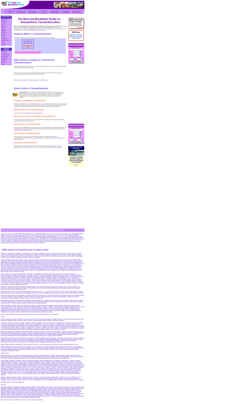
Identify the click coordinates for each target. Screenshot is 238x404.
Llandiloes (44, 326)
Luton (2, 329)
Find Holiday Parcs (51, 236)
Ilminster (26, 314)
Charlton (66, 275)
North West (3, 61)
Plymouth (40, 348)
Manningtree (57, 331)
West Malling (35, 391)
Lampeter (3, 29)
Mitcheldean (4, 335)
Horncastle (68, 310)
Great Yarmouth (78, 301)
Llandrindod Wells (5, 326)
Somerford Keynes (32, 365)
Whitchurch (15, 392)
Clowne (34, 280)
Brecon (13, 267)
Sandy (41, 360)
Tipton (65, 378)
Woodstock (27, 396)
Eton (52, 293)
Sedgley (43, 361)
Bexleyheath (45, 262)
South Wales (61, 365)
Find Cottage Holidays (40, 236)
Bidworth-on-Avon (58, 262)
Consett (3, 281)
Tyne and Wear (79, 379)
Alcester (30, 253)
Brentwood (18, 267)
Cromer (50, 283)
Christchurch (4, 279)
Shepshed (15, 363)
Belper (75, 261)
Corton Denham (35, 281)
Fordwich (69, 296)
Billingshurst (20, 263)
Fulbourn (40, 298)
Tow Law (31, 379)
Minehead (63, 334)
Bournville (32, 266)
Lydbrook (14, 329)
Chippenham (29, 277)
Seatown (25, 361)
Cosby (42, 281)
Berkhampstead (5, 262)
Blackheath (14, 265)
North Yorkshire (20, 342)
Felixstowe (63, 295)
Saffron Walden (5, 360)
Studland (30, 372)
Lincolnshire (4, 325)
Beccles (43, 261)
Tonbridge (3, 379)
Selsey (53, 361)
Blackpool (20, 265)
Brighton (60, 267)
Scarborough (64, 360)
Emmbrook (18, 293)
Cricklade (33, 283)
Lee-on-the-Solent (5, 324)
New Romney (25, 338)
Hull (26, 312)
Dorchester (10, 288)
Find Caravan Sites (6, 237)
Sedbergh (30, 361)
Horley (63, 310)
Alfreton (63, 253)
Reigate (67, 355)
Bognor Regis (53, 265)
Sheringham (37, 363)
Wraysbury (4, 397)
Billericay (7, 263)
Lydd (18, 329)
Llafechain (68, 325)
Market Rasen (30, 333)
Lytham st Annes (60, 329)
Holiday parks (54, 12)
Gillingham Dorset (30, 300)
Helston (51, 308)
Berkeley (80, 261)
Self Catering (32, 12)
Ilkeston (21, 314)
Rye (68, 358)
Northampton (55, 340)
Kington (10, 320)
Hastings (50, 306)
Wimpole (9, 393)
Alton (11, 254)
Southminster (40, 367)
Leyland (73, 324)
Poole (69, 348)
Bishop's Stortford (70, 263)
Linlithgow (21, 325)
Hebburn (46, 308)
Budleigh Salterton (9, 270)
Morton (55, 335)
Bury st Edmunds (14, 271)
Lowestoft (71, 328)
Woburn (29, 394)
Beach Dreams (38, 240)
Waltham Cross (45, 387)
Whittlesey (47, 392)
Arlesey (79, 254)
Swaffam (58, 373)
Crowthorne (75, 283)
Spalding (80, 367)
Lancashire (10, 323)
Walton (51, 387)
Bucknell (79, 269)
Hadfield (3, 305)
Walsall (29, 387)
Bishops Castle (61, 263)
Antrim (69, 254)
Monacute (19, 335)
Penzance (71, 346)
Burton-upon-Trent (76, 270)
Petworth (28, 348)
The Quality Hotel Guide (20, 129)
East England (4, 58)
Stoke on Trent (21, 371)
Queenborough (5, 353)
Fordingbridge (62, 296)
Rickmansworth (26, 356)
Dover (25, 288)
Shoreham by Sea (78, 363)
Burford (35, 270)
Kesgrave (29, 319)
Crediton (16, 283)
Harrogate (26, 306)
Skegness (56, 364)
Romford (58, 356)
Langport (27, 323)
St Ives (28, 368)
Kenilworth (19, 319)
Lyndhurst (41, 329)
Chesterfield (73, 276)
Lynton (53, 329)
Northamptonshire (64, 340)
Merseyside (10, 334)
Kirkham (49, 320)
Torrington (14, 379)
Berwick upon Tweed (21, 262)
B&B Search (21, 12)
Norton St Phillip (30, 342)
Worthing (70, 396)
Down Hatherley (42, 288)
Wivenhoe (18, 394)
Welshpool (68, 389)
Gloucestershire (74, 300)
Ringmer (34, 356)
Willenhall (14, 393)
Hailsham (13, 305)
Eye (76, 293)
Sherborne (30, 363)
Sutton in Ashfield (50, 373)
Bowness (38, 266)
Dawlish (33, 286)
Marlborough (37, 333)
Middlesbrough (18, 334)
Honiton (51, 310)
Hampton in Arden (69, 305)
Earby (9, 291)
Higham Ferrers (66, 309)
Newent (81, 338)
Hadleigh (8, 305)
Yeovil (29, 399)
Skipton (70, 364)
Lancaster (16, 323)
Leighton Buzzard (37, 324)
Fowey (10, 298)
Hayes (79, 306)
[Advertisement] (75, 93)
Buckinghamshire (71, 269)
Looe (34, 328)
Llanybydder (4, 38)
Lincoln (78, 324)
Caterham (29, 275)
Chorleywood (75, 277)
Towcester (25, 379)
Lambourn (3, 323)
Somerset (40, 365)
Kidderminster (48, 319)
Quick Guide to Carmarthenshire (37, 30)
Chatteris (3, 276)
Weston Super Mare (53, 391)
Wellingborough (33, 389)
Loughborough (45, 328)
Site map (81, 230)
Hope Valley (57, 310)
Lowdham (56, 328)
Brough (37, 269)
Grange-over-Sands (37, 301)
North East (3, 59)
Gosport (29, 301)
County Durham (55, 281)
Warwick (46, 388)
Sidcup (20, 364)
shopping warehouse (39, 242)
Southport (47, 367)
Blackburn (7, 265)
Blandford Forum (34, 265)
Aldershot (47, 253)
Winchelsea (33, 393)
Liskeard (36, 325)
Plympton (46, 348)
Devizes (65, 286)
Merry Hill (3, 334)
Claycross (74, 279)
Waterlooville (74, 388)
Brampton (72, 266)
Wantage (78, 387)
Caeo (2, 24)
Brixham (70, 267)
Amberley (22, 254)
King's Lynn (80, 319)
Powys (54, 349)
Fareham (15, 295)
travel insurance (56, 106)
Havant (61, 306)
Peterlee (17, 348)
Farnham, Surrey (42, 295)
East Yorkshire (55, 291)
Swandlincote (70, 373)
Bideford (71, 262)
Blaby (2, 265)
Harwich (38, 306)
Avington (3, 257)
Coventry (62, 281)
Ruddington (47, 358)
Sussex (19, 373)
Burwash (3, 271)
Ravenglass (30, 355)
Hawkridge (66, 306)
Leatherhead (69, 323)
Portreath (21, 349)
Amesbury (41, 254)
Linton (26, 325)
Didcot (74, 286)
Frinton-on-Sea (29, 298)
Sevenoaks (59, 361)
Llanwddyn (51, 326)
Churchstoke (26, 279)
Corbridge (13, 281)
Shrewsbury (4, 364)
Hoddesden (24, 310)
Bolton (65, 265)
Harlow (14, 306)
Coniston (78, 280)
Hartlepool (33, 306)
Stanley (27, 369)
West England (4, 56)
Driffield (49, 288)
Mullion (59, 335)
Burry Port (3, 23)
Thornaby (19, 378)
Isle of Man (46, 314)
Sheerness (72, 361)
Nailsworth (3, 338)
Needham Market (11, 338)
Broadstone (4, 269)
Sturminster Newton (44, 372)
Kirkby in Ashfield (23, 320)
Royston (40, 358)
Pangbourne (21, 346)
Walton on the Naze (70, 387)
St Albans (10, 368)
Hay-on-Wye (13, 308)
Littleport (53, 325)
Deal (37, 286)
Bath (9, 261)
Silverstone (36, 364)
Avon (7, 257)
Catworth (35, 275)
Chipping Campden (51, 277)
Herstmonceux (25, 309)
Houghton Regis (5, 312)
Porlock (82, 348)
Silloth (30, 364)
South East (3, 51)
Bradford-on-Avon (58, 266)
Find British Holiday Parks (75, 236)
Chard (61, 275)
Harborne (3, 306)
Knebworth (55, 320)
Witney (13, 394)
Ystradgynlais (38, 399)
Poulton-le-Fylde (47, 349)
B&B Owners (77, 12)
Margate (3, 333)
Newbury (54, 338)
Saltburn (24, 360)
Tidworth (51, 378)
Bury (7, 271)
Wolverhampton (62, 394)
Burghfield (41, 270)
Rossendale (4, 358)
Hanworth (76, 305)
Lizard (63, 325)
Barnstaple (57, 259)
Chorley (69, 277)
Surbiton (9, 373)
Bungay (31, 270)
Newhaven (3, 339)
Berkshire (12, 262)
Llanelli (2, 35)
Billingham (14, 263)
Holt (47, 310)
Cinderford (34, 279)
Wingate (63, 393)
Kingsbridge (4, 320)
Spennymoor (4, 368)
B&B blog (65, 12)
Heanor (28, 308)
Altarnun (7, 254)
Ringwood (39, 356)
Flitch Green (32, 296)
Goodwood (19, 301)
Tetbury (68, 377)
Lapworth (33, 323)
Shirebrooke (69, 363)
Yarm (2, 399)
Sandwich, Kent (48, 360)
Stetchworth (50, 369)
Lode (78, 326)
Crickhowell (26, 283)
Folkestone (44, 296)
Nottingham (43, 342)
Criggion (38, 283)
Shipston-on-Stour (61, 363)
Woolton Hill (34, 396)
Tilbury (56, 378)
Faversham (57, 295)
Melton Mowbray (79, 333)
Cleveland (16, 280)
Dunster (3, 289)
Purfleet (17, 350)
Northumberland (5, 342)
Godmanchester (11, 301)
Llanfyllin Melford (30, 326)
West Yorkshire (71, 391)
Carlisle (67, 274)
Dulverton (71, 288)
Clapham (64, 279)
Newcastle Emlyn (5, 40)
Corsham (28, 281)
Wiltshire (20, 393)
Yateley (6, 399)
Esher (37, 293)
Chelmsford (15, 276)
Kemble (3, 319)
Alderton (53, 253)
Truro (45, 379)
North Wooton (39, 340)
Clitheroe (28, 280)
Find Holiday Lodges (74, 237)
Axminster (18, 257)
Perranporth (78, 346)
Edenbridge (69, 291)
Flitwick (39, 296)
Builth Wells (18, 270)
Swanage (64, 373)
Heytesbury (51, 309)
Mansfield (64, 331)
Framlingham (15, 298)
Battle (13, 261)
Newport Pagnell (50, 339)
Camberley (17, 274)
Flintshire (26, 296)
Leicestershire (21, 324)
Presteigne (60, 349)
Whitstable (41, 392)
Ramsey (18, 355)
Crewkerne (45, 283)
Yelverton (24, 399)
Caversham (42, 275)
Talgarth (8, 377)
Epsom (33, 293)
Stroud (25, 372)
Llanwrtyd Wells (64, 326)
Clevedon (10, 280)
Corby (18, 281)
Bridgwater (39, 267)
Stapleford (38, 369)
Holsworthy (42, 310)
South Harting (69, 365)
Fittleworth (10, 296)
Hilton (8, 310)
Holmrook (35, 310)
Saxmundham (56, 360)
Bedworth (66, 261)
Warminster (33, 388)
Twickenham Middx (70, 379)
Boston (14, 266)
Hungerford (31, 312)
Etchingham (47, 293)
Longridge (29, 328)
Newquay (57, 339)
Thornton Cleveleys (27, 378)
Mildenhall (36, 334)
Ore (38, 344)
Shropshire (11, 364)
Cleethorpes (4, 280)
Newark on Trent (34, 338)
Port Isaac (3, 349)
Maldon (31, 331)
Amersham (35, 254)
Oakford (7, 344)
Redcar (47, 355)
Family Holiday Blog (65, 239)
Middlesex (25, 334)
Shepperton (9, 363)
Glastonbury (54, 300)
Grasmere (52, 301)
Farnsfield (50, 295)
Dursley (18, 289)
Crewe (21, 283)
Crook (55, 283)
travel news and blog (11, 241)
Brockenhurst (11, 269)
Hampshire (60, 305)
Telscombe (47, 377)
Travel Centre (63, 104)
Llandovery (3, 34)
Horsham (78, 310)
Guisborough (36, 303)
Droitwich (54, 288)
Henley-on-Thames (75, 308)
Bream (8, 267)
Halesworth (27, 305)
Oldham (25, 344)
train (43, 104)
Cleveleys (22, 280)
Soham (19, 365)
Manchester (50, 331)
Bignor (2, 263)
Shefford (3, 363)
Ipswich (41, 314)
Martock (49, 333)
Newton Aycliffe (73, 339)
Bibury (51, 262)
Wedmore (9, 389)
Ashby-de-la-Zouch (28, 256)
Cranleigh (79, 281)
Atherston (72, 256)
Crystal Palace (5, 284)
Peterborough (10, 348)
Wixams (24, 394)
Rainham (3, 355)
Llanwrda (3, 37)
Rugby (52, 358)
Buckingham (63, 269)
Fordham (55, 296)
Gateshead (12, 300)
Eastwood (47, 291)
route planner (21, 121)
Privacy (65, 230)
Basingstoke (4, 261)
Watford (81, 388)
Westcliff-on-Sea (26, 391)
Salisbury (18, 360)
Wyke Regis (29, 397)
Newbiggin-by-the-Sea (45, 338)
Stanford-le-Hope (19, 369)
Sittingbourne (48, 364)
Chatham (78, 275)
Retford (72, 355)
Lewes (63, 324)
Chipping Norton (61, 277)
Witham (9, 394)
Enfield (24, 293)
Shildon (48, 363)
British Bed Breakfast (65, 235)
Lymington (35, 329)
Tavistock (29, 377)
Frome (35, 298)
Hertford (32, 309)
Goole (24, 301)
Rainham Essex (10, 355)
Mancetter (43, 331)
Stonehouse (40, 371)
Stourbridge (56, 371)
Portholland (10, 349)
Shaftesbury (65, 361)
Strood (21, 372)
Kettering (40, 319)
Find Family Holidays (41, 237)
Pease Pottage (45, 346)
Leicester (13, 324)
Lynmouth (47, 329)
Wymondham (36, 397)
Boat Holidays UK (24, 239)
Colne (69, 280)
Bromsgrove (24, 269)
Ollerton (30, 344)
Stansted (31, 369)
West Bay (74, 389)
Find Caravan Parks (30, 147)
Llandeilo (3, 32)
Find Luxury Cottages (48, 240)
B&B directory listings (34, 28)
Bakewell (3, 259)
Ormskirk (46, 344)
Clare (68, 279)
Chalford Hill (56, 275)
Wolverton (70, 394)
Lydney (23, 329)
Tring (42, 379)
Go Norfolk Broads (56, 241)
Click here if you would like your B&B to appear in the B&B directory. (31, 80)
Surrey (14, 373)
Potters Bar (35, 349)
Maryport (54, 333)
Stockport (3, 371)
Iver (51, 314)
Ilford (10, 314)
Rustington (63, 358)
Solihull (24, 365)
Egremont (3, 293)
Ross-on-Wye (79, 356)
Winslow (75, 393)
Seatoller (15, 361)
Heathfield (34, 308)
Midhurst (31, 334)
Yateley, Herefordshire (15, 399)
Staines (79, 368)
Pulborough (11, 350)
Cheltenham (22, 276)
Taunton (24, 377)
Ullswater (8, 382)
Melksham (71, 333)
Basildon (78, 259)
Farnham (34, 295)
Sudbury (52, 372)
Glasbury (47, 300)
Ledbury (81, 323)
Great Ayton (69, 301)
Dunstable (77, 288)
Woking (34, 394)
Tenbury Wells (55, 377)
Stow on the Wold (76, 371)
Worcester (49, 396)
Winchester (40, 393)
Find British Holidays (44, 241)
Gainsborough (4, 300)
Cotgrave (47, 281)
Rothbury (10, 358)
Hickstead (58, 309)
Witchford (3, 394)
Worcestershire (57, 396)
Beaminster (32, 261)
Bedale (48, 261)
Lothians (38, 328)
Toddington (76, 378)
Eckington (62, 291)
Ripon (48, 356)
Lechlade (75, 323)
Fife (2, 296)
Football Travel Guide (13, 239)
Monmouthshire (12, 335)
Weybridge (78, 391)
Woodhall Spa (12, 396)
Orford (41, 344)
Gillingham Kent (40, 300)
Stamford (11, 369)
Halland (33, 305)
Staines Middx (4, 369)
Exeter (62, 293)
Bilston (27, 263)
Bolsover (60, 265)
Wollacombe (20, 396)
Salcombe (12, 360)
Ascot (7, 256)
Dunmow (13, 289)
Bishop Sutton (80, 263)
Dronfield (60, 288)
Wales (2, 62)
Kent (24, 319)
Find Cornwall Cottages (12, 242)
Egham (81, 291)
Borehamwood (76, 265)
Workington (47, 394)
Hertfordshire (38, 309)
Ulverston (14, 382)
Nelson (19, 338)
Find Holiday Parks (23, 236)
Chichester (17, 277)
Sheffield (78, 361)
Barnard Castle (49, 259)
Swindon (3, 374)
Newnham (42, 339)
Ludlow (76, 328)
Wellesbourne (24, 389)
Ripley (44, 356)
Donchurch (4, 288)
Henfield (67, 308)
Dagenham (4, 286)
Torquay (9, 379)
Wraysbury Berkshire (13, 397)
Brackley (44, 266)
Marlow (44, 333)
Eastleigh (34, 291)
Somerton (46, 365)
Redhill (58, 355)
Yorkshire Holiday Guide (28, 237)
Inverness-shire (33, 314)
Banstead (31, 259)
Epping (28, 293)
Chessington (61, 276)
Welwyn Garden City (53, 389)
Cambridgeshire (38, 274)
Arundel (3, 256)
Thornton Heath (38, 378)
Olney (34, 344)
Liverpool (58, 325)
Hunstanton (38, 312)
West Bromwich (11, 391)
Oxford (65, 344)
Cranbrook (73, 281)
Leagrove (52, 323)
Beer (71, 261)
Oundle (60, 344)
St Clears (3, 43)
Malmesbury (37, 331)
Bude (2, 270)
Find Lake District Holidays (68, 241)
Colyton (73, 280)
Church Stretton (13, 279)
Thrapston (45, 378)
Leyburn (68, 324)
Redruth (62, 355)
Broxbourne (55, 269)
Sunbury (62, 372)
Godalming (3, 301)
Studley (36, 372)
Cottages (43, 12)
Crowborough (61, 283)
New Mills (29, 339)
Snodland (14, 365)
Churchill (20, 279)
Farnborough (28, 295)
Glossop (60, 300)
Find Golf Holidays (64, 237)
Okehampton (18, 344)
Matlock (60, 333)
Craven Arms (4, 283)
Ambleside (28, 254)
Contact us (75, 230)
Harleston (9, 306)
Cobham (44, 280)
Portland (16, 349)
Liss (40, 325)
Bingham (31, 263)
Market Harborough (20, 333)
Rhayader (77, 355)
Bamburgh (14, 259)
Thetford (13, 378)
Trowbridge (37, 379)
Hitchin (18, 310)
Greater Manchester (6, 303)
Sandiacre (36, 360)
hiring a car (25, 104)
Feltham (69, 295)
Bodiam (42, 265)
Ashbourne (13, 256)
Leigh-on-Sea (28, 324)
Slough (2, 365)
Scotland (3, 64)
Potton (40, 349)
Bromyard (31, 269)
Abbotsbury (4, 253)
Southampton (9, 367)
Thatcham (3, 378)
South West (4, 53)
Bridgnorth (33, 267)
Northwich (13, 342)
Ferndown (81, 295)
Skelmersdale (63, 364)
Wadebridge (4, 387)
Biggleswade (78, 262)
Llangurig (38, 326)
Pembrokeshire (54, 346)
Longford (17, 328)
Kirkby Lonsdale (33, 320)
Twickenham (60, 379)
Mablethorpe (4, 331)
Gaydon (23, 300)
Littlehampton (46, 325)
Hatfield (56, 306)
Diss (78, 286)
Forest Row (75, 296)
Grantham (46, 301)
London (82, 326)
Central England (5, 55)
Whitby (9, 392)
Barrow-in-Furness (65, 259)
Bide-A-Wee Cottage (66, 240)
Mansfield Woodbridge (74, 331)
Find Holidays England (24, 242)
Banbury (25, 259)
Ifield (6, 314)
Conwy (7, 281)
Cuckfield (11, 284)
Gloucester (66, 300)
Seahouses (9, 361)
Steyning (63, 369)
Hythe (50, 312)
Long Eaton (4, 328)
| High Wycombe (74, 309)
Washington (60, 388)
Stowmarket (4, 372)
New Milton (36, 339)
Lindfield (10, 325)
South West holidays (28, 240)
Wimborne (26, 393)
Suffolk (57, 372)
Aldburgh (42, 253)
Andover (59, 254)
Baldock (8, 259)
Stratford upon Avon (13, 372)
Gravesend (59, 301)
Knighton (61, 320)
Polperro (64, 348)
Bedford (53, 261)
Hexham (45, 309)
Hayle (82, 306)
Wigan (64, 392)
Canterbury (52, 274)
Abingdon (17, 253)
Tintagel (61, 378)
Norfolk (3, 340)
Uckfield (3, 382)
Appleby (74, 254)
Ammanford (4, 21)
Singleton (42, 364)
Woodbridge (77, 394)
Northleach (73, 340)
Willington (3, 393)
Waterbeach (67, 388)
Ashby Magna (37, 256)
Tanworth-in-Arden (16, 377)
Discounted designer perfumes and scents (35, 235)
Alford (58, 253)
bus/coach (37, 104)
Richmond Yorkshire (6, 356)
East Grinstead (20, 291)
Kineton (66, 319)
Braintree (66, 266)
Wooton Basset (42, 396)
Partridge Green (29, 346)
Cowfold (68, 281)
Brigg (56, 267)
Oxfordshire (70, 344)
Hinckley (13, 310)
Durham (8, 289)
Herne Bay (17, 309)
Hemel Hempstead (59, 308)
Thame (79, 377)
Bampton (20, 259)
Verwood (3, 384)
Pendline (3, 41)
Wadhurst (10, 387)
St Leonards (42, 368)
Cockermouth (51, 280)
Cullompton (18, 284)
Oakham (12, 344)
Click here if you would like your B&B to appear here (28, 52)
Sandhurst (29, 360)
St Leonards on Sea (52, 368)
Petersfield (23, 348)
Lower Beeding (64, 328)
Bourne (19, 266)
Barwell (73, 259)
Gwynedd (43, 303)
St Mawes (60, 368)
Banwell (37, 259)
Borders (69, 265)
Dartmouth (22, 286)
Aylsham (36, 257)
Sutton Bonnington (31, 373)
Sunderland (68, 372)
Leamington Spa (60, 323)
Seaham (3, 361)
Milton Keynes (56, 334)
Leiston (45, 324)
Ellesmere (9, 293)
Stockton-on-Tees (11, 371)
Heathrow (40, 308)
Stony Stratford (48, 371)
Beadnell (25, 261)
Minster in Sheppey (72, 334)
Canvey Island (60, 274)
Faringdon (21, 295)
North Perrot (15, 340)
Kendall (14, 319)
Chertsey (36, 276)
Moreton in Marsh (42, 335)
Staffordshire (72, 368)
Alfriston (68, 253)
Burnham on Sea (54, 270)
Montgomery (26, 335)
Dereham (52, 286)
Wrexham (22, 397)
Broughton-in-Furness (46, 269)
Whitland (3, 45)
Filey (5, 296)
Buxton (22, 271)
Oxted (76, 344)
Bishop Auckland (51, 263)
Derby (41, 286)
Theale (8, 378)
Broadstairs (77, 267)
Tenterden (62, 377)
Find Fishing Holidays (52, 237)
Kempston (8, 319)
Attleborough (78, 256)
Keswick (35, 319)
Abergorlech (4, 19)
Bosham (9, 266)
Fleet (15, 296)
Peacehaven (37, 346)
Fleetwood (20, 296)
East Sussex (41, 291)
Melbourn (65, 333)
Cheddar (9, 276)
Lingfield (15, 325)
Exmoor (67, 293)
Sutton (23, 373)
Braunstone (79, 266)
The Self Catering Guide (36, 138)
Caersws (6, 274)
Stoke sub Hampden (30, 371)
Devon (70, 286)
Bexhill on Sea (37, 262)
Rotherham (17, 358)
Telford (42, 377)
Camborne (23, 274)
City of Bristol (48, 279)
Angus (64, 254)
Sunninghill (4, 373)
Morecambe (34, 335)
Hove (17, 312)
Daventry (27, 286)
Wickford (59, 392)
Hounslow (12, 312)
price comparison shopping (24, 241)
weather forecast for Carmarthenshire (33, 113)
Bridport (52, 267)
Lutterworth (8, 329)
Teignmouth (36, 377)
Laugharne (3, 30)
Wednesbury (16, 389)
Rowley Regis (33, 358)
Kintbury (15, 320)
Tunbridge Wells (52, 379)
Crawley (11, 283)
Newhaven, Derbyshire (13, 339)
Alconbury (36, 253)
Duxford (23, 289)
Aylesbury (25, 257)
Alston (2, 254)
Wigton (77, 392)
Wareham (3, 388)
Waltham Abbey (36, 387)
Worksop (64, 396)
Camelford (46, 274)
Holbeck (30, 310)
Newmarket (23, 339)
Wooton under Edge (78, 396)
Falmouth (9, 295)
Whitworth (53, 392)
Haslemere (45, 306)
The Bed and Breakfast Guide (22, 233)
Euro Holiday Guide (55, 239)
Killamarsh (60, 319)
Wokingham (40, 394)
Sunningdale (75, 372)
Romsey (72, 356)
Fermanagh (75, 295)
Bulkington (25, 270)
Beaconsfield (19, 261)
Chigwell (23, 277)
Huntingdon (45, 312)
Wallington (23, 387)
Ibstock (3, 314)
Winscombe (69, 393)
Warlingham (10, 388)
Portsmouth (28, 349)
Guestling (24, 303)
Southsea (53, 367)
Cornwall (22, 281)
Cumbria (24, 284)
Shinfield (53, 363)
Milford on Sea (44, 334)
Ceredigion (49, 275)
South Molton (76, 365)
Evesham (56, 293)
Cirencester (41, 279)
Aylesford (31, 257)
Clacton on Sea (57, 279)
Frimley (22, 298)
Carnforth (13, 275)
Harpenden (20, 306)
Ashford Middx (53, 256)
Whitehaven (22, 392)
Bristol (65, 267)
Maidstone (25, 331)
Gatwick (18, 300)
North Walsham (31, 340)
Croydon (81, 283)
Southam (33, 367)
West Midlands (43, 391)
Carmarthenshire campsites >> (55, 147)
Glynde (81, 300)
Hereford (3, 309)
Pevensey (34, 348)
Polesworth (58, 348)
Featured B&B (22, 27)
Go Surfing (57, 240)
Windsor (53, 393)
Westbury (18, 391)
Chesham (42, 276)
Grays (64, 301)
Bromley (18, 269)
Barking (42, 259)
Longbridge (11, 328)
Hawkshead (73, 306)
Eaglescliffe (4, 291)
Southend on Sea (26, 367)
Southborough (17, 367)
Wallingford (17, 387)
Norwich (37, 342)
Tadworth (3, 377)
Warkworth (26, 388)
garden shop (35, 241)
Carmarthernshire (5, 275)
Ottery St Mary (54, 344)
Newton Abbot (64, 339)
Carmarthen (4, 26)
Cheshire (48, 276)
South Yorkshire (73, 367)
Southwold (65, 367)
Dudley (66, 288)
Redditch (52, 355)
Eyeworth (80, 293)
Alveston (16, 254)
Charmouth (72, 275)
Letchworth (58, 324)
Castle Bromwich (21, 275)
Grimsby (14, 303)
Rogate (53, 356)
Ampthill (47, 254)
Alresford (78, 253)
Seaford (78, 360)
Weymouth (3, 392)
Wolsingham (54, 394)
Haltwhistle (39, 305)
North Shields (22, 340)
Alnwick (73, 253)
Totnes (20, 379)
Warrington (40, 388)
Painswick (14, 346)
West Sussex (62, 391)
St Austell (16, 368)
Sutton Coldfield (41, 373)
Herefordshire (10, 309)
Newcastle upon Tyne (72, 338)
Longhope (23, 328)
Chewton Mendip (9, 277)
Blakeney (26, 265)
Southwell (59, 367)
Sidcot (16, 364)
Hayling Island (5, 308)
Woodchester (4, 396)
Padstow (3, 346)
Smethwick (8, 365)
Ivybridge (55, 314)
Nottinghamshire (51, 342)
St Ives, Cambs (34, 368)
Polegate (52, 348)
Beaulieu (38, 261)
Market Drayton (10, 333)
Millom (50, 334)
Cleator (79, 279)
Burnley (62, 270)
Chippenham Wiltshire (40, 277)
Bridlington (46, 267)
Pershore (3, 348)
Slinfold (80, 364)
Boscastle (3, 266)
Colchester (58, 280)
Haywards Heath (21, 308)
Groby (19, 303)
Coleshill (64, 280)
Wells (45, 389)
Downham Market (32, 288)
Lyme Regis (29, 329)
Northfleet (8, 340)
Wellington (40, 389)
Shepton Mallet (23, 363)
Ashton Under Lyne (63, 256)
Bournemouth (25, 266)
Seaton (20, 361)
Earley (13, 291)
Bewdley (30, 262)
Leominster (51, 324)
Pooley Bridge (75, 348)
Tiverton (70, 378)
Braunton (3, 267)
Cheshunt (54, 276)
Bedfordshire (59, 261)
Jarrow (2, 316)
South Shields (53, 365)
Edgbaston (75, 291)
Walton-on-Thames (59, 387)
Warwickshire (52, 388)
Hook (73, 310)
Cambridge (30, 274)
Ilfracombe (15, 314)
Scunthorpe (72, 360)
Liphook (31, 325)
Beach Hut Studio (41, 233)
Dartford (16, 286)
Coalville (39, 280)
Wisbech (80, 393)
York (33, 399)
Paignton (8, 346)
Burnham (47, 270)
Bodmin (47, 265)
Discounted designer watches (15, 235)
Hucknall (22, 312)
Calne (11, 274)
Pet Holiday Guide (34, 239)
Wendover (62, 389)
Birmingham (38, 263)
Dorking (16, 288)
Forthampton (4, 298)
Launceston (46, 323)
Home (10, 12)
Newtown (80, 339)
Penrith (66, 346)
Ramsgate (23, 355)
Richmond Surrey (17, 356)
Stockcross (76, 369)
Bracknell (50, 266)
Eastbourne (28, 291)
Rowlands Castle (24, 358)
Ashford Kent (45, 256)
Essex (41, 293)
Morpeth (50, 335)
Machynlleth (11, 331)
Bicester (66, 262)
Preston (72, 349)
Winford (58, 393)
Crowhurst (68, 283)
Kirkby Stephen (42, 320)
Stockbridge (69, 369)
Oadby (2, 344)
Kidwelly (3, 27)
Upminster (20, 382)
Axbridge (12, 257)
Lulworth (81, 328)
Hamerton (45, 305)
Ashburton (19, 256)
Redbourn (42, 355)
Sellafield (48, 361)
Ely (14, 293)
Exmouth (72, 293)
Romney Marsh (65, 356)
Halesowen (20, 305)
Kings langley (72, 319)
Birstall (44, 263)
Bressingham (25, 267)
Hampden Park (52, 305)
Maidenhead (18, 331)
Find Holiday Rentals (16, 240)
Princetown (66, 349)
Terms (70, 230)
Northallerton (47, 340)
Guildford (30, 303)
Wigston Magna (71, 392)
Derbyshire (47, 286)
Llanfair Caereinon (20, 326)
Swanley (77, 373)
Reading (36, 355)
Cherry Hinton (30, 276)
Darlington (10, 286)
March (82, 331)
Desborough (59, 286)
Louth (51, 328)
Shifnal (43, 363)
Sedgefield (37, 361)
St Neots (66, 368)
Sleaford (74, 364)
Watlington (3, 389)
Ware (83, 387)
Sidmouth (25, 364)
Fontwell (50, 296)
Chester (67, 276)
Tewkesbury (73, 377)
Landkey (22, 323)
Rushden (57, 358)
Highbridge (4, 310)
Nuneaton (59, 342)
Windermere (47, 393)
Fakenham (3, 295)
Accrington (24, 253)
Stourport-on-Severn (65, 371)
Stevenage (57, 369)
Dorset (21, 288)
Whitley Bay (34, 392)
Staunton (43, 369)
